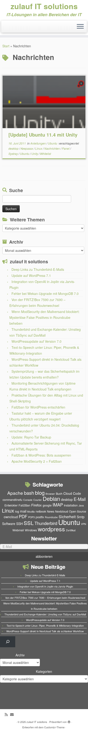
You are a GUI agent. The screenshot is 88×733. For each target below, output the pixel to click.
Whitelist (45, 154)
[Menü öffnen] (80, 26)
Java (81, 505)
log (17, 511)
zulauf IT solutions (44, 6)
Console (27, 500)
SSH (19, 523)
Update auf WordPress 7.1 (31, 275)
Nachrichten (52, 148)
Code (77, 493)
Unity (35, 154)
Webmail (18, 530)
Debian (51, 498)
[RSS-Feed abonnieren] (7, 714)
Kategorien (44, 671)
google (47, 505)
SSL (29, 522)
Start (5, 46)
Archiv (20, 655)
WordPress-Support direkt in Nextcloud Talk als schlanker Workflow (45, 631)
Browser (50, 493)
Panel (66, 148)
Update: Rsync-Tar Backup (31, 437)
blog (40, 492)
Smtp (80, 516)
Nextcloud (61, 511)
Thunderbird (45, 523)
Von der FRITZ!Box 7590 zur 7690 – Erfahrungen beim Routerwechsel (45, 597)
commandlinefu (12, 500)
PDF (23, 516)
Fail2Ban (24, 505)
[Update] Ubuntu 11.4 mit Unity (42, 134)
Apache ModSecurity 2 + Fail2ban (36, 461)
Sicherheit (67, 516)
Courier (37, 500)
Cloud (67, 493)
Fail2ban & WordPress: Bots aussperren (41, 455)
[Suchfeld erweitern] (7, 641)
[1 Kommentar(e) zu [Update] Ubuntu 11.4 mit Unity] (81, 87)
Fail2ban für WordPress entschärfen (38, 407)
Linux (39, 148)
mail (23, 511)
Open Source (77, 511)
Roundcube (51, 517)
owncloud (11, 516)
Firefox (36, 504)
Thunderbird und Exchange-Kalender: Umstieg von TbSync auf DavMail (45, 614)
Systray (13, 154)
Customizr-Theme (54, 727)
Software (8, 523)
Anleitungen (38, 143)
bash (29, 492)
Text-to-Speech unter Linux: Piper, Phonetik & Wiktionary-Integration (45, 625)
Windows (31, 530)
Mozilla (31, 511)
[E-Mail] (13, 714)
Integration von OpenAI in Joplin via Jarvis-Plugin (45, 586)
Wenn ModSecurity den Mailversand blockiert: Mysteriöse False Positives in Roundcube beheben (44, 317)
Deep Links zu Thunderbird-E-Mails (37, 269)
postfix (40, 517)
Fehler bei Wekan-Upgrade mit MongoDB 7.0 (45, 293)
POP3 (31, 517)
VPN (83, 524)
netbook (41, 511)
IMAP (58, 505)
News (50, 511)
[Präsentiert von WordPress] (69, 720)
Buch (59, 493)
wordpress (51, 529)
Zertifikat (71, 530)
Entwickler (11, 505)
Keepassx (27, 148)
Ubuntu (53, 143)
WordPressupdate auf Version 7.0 (36, 341)
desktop (13, 148)
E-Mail (80, 499)
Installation (71, 505)
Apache (15, 493)
